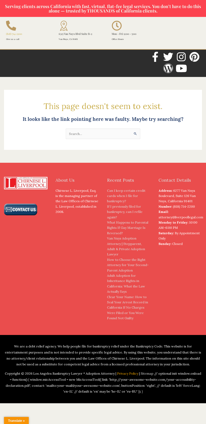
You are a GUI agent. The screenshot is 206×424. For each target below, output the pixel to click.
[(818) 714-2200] (11, 26)
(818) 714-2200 (14, 33)
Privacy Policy (127, 373)
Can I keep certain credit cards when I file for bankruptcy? (126, 196)
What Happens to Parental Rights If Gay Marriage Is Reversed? (127, 227)
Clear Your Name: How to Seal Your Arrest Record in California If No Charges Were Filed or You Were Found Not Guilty (127, 307)
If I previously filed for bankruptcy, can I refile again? (124, 211)
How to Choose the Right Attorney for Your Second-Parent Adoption (128, 265)
